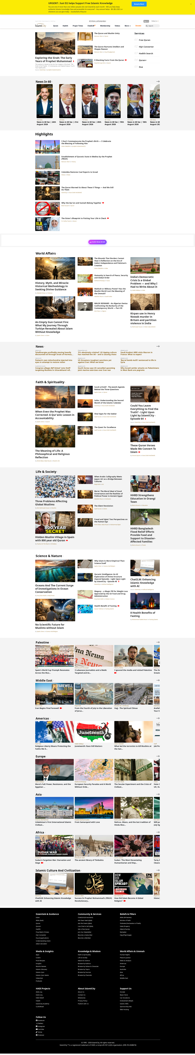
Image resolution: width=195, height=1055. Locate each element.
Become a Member (84, 938)
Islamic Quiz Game (42, 975)
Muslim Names (41, 966)
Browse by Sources (84, 972)
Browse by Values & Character (88, 966)
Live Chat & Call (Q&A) (85, 926)
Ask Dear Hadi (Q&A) (85, 920)
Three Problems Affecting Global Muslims (51, 502)
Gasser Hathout (99, 609)
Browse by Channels (85, 975)
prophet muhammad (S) (54, 70)
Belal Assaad (65, 205)
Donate (122, 992)
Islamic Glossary (41, 969)
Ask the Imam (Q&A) (85, 923)
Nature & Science (84, 961)
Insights (38, 963)
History (74, 161)
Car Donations (125, 998)
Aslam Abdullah (65, 146)
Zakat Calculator (41, 944)
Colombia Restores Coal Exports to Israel (79, 172)
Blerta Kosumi (136, 505)
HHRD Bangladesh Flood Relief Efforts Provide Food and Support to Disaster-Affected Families (142, 535)
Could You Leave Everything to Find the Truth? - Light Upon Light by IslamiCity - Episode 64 (144, 412)
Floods (144, 545)
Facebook (41, 1020)
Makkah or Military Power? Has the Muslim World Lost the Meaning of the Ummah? (110, 291)
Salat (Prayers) (125, 926)
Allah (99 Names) (125, 917)
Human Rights (125, 955)
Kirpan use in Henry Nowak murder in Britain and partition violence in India (143, 318)
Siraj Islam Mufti (41, 595)
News (68, 175)
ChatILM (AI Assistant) (85, 917)
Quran (106, 36)
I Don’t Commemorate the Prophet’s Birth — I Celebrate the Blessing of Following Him (86, 142)
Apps (37, 955)
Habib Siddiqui (136, 290)
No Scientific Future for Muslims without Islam (49, 626)
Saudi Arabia (108, 296)
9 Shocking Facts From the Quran (109, 60)
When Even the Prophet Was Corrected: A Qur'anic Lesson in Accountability (54, 415)
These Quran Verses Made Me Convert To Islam (143, 449)
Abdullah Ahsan (41, 293)
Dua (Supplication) (42, 938)
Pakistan (50, 293)
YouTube (41, 1029)
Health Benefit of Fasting (105, 606)
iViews (63, 175)
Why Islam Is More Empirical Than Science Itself (109, 562)
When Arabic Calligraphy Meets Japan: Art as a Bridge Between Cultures (108, 479)
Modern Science (110, 599)
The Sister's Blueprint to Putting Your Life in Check (83, 218)
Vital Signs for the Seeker (105, 414)
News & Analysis (125, 961)
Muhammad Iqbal (115, 524)
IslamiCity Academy (42, 1004)
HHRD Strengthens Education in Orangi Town (142, 498)
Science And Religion (52, 631)
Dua (141, 67)
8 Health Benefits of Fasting (142, 614)
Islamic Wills (124, 1004)
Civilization (108, 499)
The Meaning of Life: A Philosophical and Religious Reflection (52, 454)
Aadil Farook (98, 416)
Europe (122, 966)
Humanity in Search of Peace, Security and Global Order (111, 276)
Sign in (146, 21)
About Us (81, 992)
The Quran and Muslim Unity (107, 33)
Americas (123, 963)
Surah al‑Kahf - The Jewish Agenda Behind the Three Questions (109, 388)
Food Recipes (40, 961)
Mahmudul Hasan (137, 327)
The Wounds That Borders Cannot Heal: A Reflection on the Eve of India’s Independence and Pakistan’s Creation (110, 262)
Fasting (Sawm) (109, 609)
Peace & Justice (125, 958)
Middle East (124, 978)
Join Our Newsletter (84, 932)
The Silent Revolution (103, 506)
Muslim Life (56, 461)
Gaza (108, 280)
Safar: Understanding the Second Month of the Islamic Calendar (109, 401)
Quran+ (142, 60)
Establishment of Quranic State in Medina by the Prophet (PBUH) (86, 157)
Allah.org (39, 992)
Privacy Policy (82, 1001)
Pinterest (41, 1035)
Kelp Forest (51, 595)
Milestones (81, 998)
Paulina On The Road (43, 544)
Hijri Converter (146, 46)
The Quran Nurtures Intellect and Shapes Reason (109, 47)
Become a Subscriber (85, 935)
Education (145, 505)
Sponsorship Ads (126, 1007)
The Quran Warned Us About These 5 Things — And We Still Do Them (87, 188)
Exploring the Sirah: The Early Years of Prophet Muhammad (53, 59)
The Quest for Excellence (105, 427)
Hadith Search (146, 53)
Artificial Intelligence (107, 584)
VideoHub (39, 978)
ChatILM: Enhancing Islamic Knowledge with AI (143, 583)
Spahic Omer (40, 335)
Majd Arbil (97, 484)
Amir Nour (97, 311)
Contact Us (81, 995)
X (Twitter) (39, 1023)
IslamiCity (42, 70)
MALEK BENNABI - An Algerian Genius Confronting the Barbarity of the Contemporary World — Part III (111, 305)
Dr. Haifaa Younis (66, 221)
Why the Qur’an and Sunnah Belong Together (81, 203)
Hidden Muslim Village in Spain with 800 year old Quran (54, 538)
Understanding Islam (43, 941)
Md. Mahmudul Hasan (43, 508)
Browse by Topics (84, 969)
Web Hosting (124, 1009)
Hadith (38, 929)
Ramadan (123, 932)
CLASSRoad (40, 1007)
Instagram (41, 1026)
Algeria (104, 311)
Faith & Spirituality (84, 955)
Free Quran (144, 40)
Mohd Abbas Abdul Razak (44, 461)
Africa (122, 975)
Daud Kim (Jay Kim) (99, 63)
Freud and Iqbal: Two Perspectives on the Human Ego (110, 520)
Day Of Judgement (110, 52)
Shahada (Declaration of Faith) (130, 923)
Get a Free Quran (84, 929)
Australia (123, 969)
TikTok (40, 1032)
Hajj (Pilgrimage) (125, 935)
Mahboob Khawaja (99, 280)
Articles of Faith (125, 920)
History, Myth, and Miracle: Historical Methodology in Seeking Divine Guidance (52, 286)
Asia (121, 972)
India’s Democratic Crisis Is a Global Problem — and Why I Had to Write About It (143, 281)
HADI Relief (40, 998)
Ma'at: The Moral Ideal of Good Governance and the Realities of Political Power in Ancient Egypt (108, 493)
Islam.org (39, 995)
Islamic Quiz (40, 972)
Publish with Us (83, 1004)
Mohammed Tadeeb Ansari (139, 619)
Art (103, 484)
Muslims (53, 508)
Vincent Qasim (136, 455)
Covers (38, 958)
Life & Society (82, 958)
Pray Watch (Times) (42, 932)
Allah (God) (39, 920)
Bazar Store (124, 995)
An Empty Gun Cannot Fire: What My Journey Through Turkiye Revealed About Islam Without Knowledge (54, 327)
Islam (47, 335)
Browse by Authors (84, 963)
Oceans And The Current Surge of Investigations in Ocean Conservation (54, 589)
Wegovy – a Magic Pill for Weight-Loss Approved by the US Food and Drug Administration (111, 593)
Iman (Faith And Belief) (75, 192)
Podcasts (39, 981)
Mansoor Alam (98, 36)
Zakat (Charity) (125, 929)
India (106, 268)
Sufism (105, 509)
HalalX (38, 1001)
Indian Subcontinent (149, 327)
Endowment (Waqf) (126, 1001)
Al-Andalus (54, 544)
